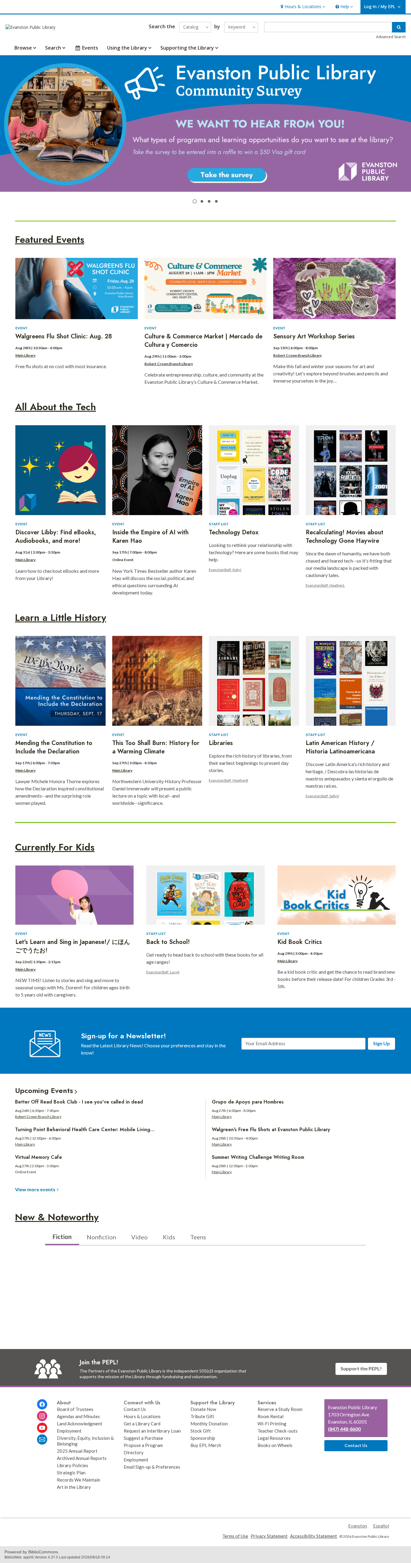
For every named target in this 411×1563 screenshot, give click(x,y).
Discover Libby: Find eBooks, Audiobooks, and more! (55, 536)
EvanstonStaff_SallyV (322, 796)
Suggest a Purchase (143, 1438)
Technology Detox (233, 532)
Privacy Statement (269, 1536)
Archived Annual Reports (82, 1458)
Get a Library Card (142, 1423)
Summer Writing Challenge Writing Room (258, 1157)
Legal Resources (274, 1438)
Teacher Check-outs (278, 1430)
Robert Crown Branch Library (168, 364)
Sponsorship (202, 1438)
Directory (134, 1452)
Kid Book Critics (299, 942)
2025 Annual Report (77, 1451)
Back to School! (168, 942)
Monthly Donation (209, 1423)
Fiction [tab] (62, 1236)
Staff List (219, 524)
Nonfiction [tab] (101, 1237)
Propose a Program (143, 1445)
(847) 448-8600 (344, 1429)
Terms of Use (235, 1536)
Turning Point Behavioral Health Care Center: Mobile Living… (84, 1129)
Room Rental (270, 1416)
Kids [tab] (169, 1237)
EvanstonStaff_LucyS (162, 972)
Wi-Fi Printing (272, 1423)
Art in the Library (74, 1487)
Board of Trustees (75, 1409)
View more (35, 1189)
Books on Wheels (275, 1445)
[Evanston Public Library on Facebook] (42, 1404)
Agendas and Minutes (78, 1416)
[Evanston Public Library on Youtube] (42, 1428)
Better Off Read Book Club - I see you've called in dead (79, 1101)
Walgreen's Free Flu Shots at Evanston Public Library (271, 1129)
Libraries (221, 743)
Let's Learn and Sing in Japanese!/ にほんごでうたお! (72, 946)
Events (90, 47)
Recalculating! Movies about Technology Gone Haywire (344, 536)
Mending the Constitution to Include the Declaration (53, 747)
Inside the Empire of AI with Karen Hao (150, 536)
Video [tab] (139, 1237)
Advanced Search (391, 36)
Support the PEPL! (361, 1368)
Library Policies (72, 1465)
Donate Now (203, 1409)
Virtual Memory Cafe (38, 1157)
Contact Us (135, 1409)
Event (21, 328)
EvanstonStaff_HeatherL (325, 585)
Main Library (25, 355)
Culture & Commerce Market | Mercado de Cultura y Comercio (203, 340)
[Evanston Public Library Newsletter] (42, 1439)
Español (381, 1525)
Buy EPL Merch (205, 1445)
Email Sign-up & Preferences (152, 1467)
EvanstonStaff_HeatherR (228, 780)
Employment (69, 1430)
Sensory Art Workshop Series (314, 336)
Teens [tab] (198, 1237)
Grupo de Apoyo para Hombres (248, 1101)
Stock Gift (200, 1430)
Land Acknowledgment (79, 1423)
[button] (302, 7)
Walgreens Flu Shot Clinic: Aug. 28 (63, 336)
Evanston (357, 1525)
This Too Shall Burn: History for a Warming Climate (155, 747)
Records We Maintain (78, 1479)
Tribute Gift (202, 1416)
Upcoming (44, 1090)
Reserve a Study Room (280, 1409)
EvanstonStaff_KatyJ (225, 569)
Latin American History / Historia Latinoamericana (340, 747)
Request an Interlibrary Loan (152, 1430)
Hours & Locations (142, 1416)
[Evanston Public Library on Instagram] (42, 1416)
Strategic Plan (71, 1472)
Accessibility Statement (313, 1536)
